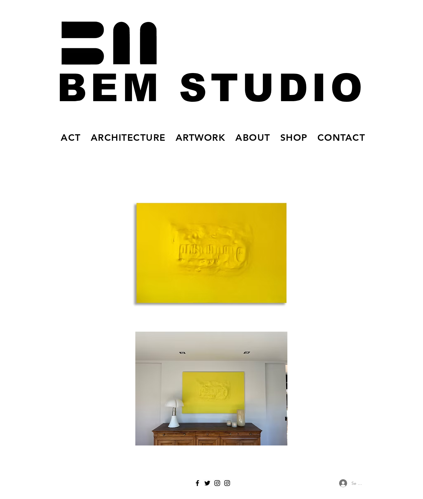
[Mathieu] (217, 483)
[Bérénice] (227, 483)
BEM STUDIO (211, 88)
